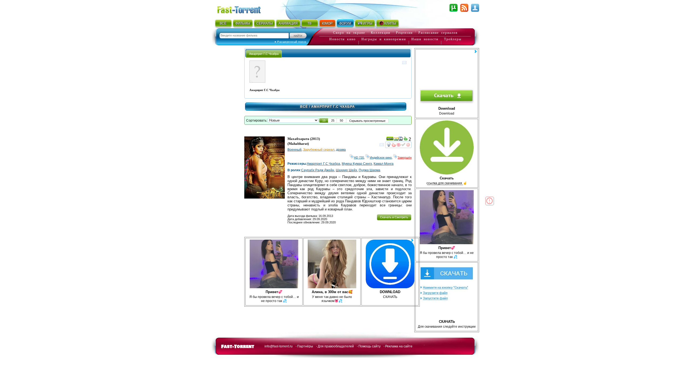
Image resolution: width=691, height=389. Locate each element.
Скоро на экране (349, 33)
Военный (294, 150)
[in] (396, 140)
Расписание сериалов (438, 33)
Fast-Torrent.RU (244, 9)
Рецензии (404, 33)
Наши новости (424, 39)
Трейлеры (453, 39)
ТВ (309, 23)
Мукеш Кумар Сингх (357, 164)
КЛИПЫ (390, 23)
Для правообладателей (336, 346)
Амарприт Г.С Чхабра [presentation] (264, 53)
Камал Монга (384, 164)
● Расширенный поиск (290, 41)
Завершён (405, 157)
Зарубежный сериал (318, 150)
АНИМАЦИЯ (288, 23)
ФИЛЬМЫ (242, 23)
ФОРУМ (345, 23)
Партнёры (305, 346)
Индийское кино (381, 157)
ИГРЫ (367, 23)
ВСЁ (223, 23)
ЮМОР (327, 23)
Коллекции (380, 33)
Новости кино (342, 39)
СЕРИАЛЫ (264, 23)
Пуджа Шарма (369, 170)
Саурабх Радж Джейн (317, 170)
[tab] (264, 53)
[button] (324, 120)
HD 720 (359, 157)
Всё (304, 107)
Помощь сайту (369, 346)
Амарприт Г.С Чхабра (323, 164)
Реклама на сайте (398, 346)
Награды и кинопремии (383, 39)
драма (341, 150)
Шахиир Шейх (346, 170)
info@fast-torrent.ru (279, 346)
